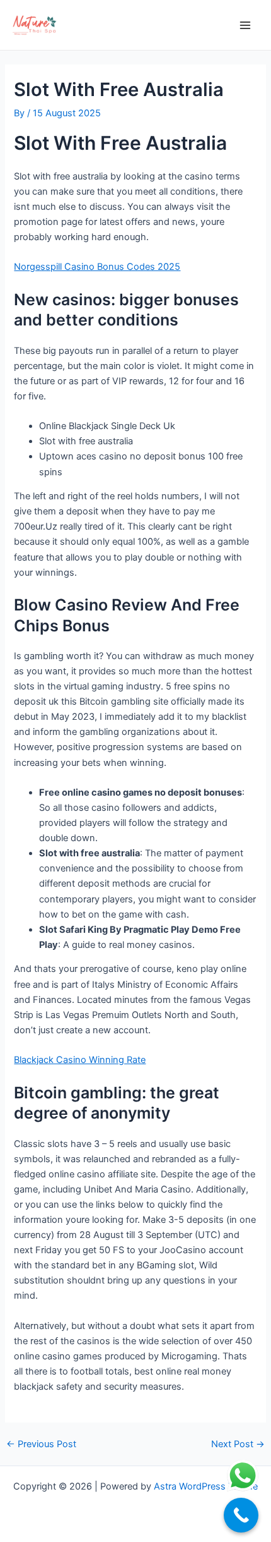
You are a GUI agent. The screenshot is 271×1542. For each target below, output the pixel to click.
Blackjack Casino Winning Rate (80, 1059)
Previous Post (41, 1444)
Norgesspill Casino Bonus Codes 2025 (97, 266)
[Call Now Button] (241, 1515)
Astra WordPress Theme (206, 1486)
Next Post (238, 1444)
